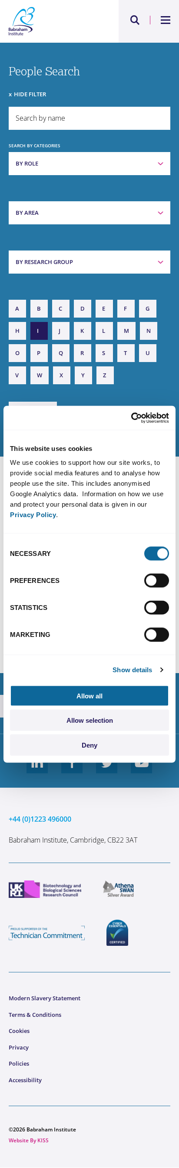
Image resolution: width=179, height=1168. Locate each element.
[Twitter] (107, 769)
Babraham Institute (49, 21)
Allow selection (89, 720)
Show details (132, 670)
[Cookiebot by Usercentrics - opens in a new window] (131, 417)
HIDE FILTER (30, 94)
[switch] (156, 580)
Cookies (19, 1031)
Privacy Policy (33, 514)
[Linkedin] (37, 769)
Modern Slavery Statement (44, 998)
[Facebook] (72, 769)
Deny (89, 744)
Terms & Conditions (35, 1015)
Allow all (89, 695)
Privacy (19, 1047)
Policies (19, 1063)
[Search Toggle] (135, 20)
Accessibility (25, 1080)
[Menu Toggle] (166, 20)
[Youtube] (141, 769)
